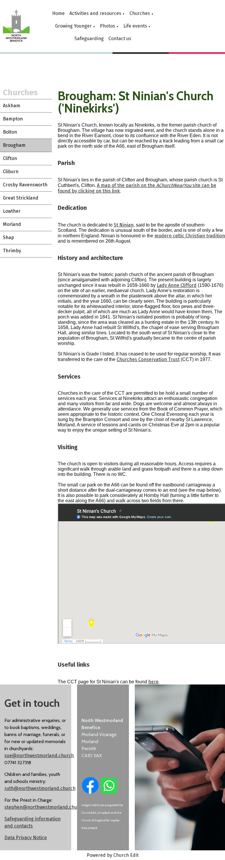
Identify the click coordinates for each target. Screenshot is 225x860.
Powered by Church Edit (113, 855)
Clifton (10, 158)
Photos (107, 26)
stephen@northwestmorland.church (44, 807)
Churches (139, 13)
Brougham (14, 145)
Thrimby (12, 250)
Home (58, 13)
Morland (12, 224)
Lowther (12, 211)
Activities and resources (95, 13)
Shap (8, 237)
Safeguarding (89, 38)
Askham (11, 105)
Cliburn (10, 171)
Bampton (13, 119)
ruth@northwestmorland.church (40, 788)
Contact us (119, 38)
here (153, 681)
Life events (135, 26)
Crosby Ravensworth (25, 185)
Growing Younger (73, 26)
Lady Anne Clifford (177, 285)
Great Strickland (20, 198)
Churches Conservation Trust (148, 359)
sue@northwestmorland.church (39, 755)
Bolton (10, 132)
